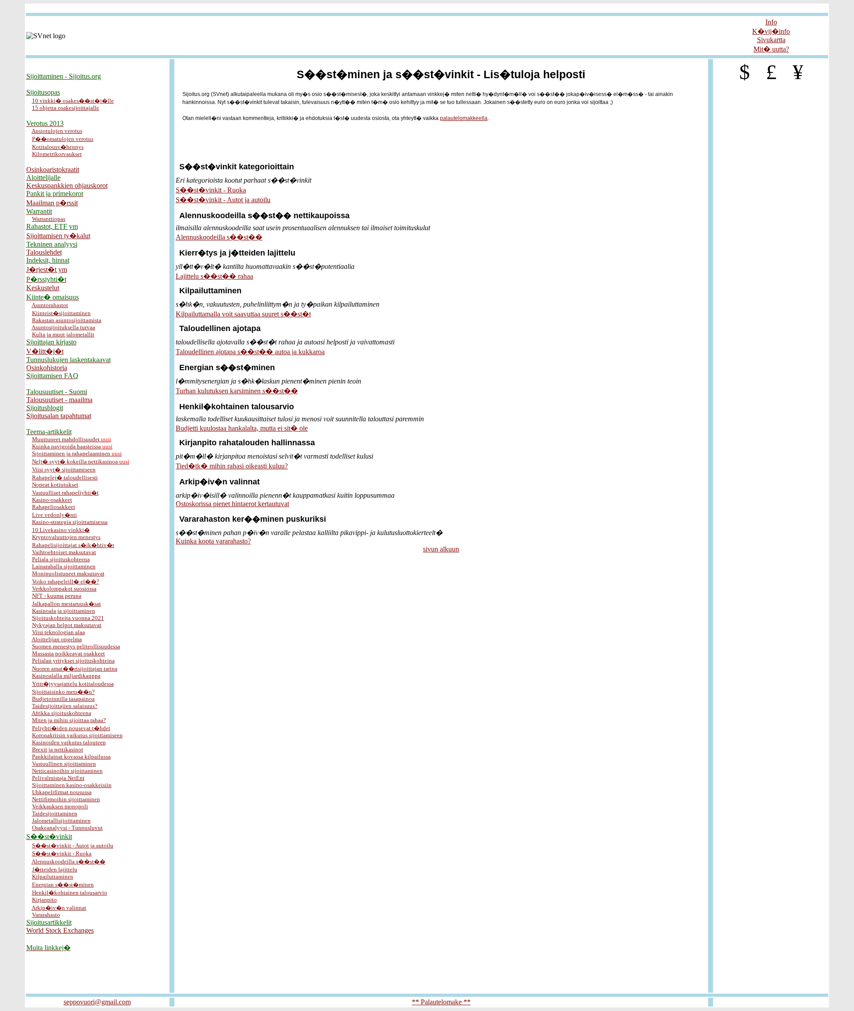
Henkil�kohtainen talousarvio (69, 892)
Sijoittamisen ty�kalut (58, 236)
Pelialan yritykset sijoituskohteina (73, 660)
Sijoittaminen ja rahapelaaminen (77, 453)
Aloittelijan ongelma (57, 639)
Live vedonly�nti (54, 514)
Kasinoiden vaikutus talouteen (69, 742)
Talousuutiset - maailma (59, 400)
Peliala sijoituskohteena (61, 559)
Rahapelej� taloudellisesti (65, 477)
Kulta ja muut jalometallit (63, 334)
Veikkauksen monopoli (60, 806)
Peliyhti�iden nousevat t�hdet (71, 728)
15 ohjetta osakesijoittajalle (65, 107)
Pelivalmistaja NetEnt (58, 778)
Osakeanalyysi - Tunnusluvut (67, 827)
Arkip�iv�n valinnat (59, 907)
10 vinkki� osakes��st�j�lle (73, 100)
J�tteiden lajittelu (54, 869)
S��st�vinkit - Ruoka (62, 853)
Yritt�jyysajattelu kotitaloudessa (73, 683)
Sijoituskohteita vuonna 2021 (68, 618)
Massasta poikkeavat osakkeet (68, 653)
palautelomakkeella (463, 118)
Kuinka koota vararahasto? (213, 541)
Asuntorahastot (50, 305)
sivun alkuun (441, 549)
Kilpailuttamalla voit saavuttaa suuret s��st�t (243, 314)
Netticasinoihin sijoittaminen (67, 770)
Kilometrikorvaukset (57, 154)
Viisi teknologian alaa (58, 632)
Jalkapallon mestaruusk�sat (66, 603)
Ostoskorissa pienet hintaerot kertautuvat (232, 503)
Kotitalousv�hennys (58, 147)
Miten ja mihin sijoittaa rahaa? (69, 720)
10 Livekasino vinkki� (61, 530)
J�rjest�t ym (46, 269)
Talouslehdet (44, 252)
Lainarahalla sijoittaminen (64, 566)
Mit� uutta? (771, 49)
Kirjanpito (44, 899)
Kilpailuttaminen (52, 876)
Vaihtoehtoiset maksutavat (64, 552)
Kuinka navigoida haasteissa (72, 446)
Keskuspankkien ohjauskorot (67, 185)
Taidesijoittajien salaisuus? (64, 706)
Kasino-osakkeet (52, 499)
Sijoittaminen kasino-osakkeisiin (72, 785)
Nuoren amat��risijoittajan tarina (74, 668)
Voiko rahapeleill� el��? (65, 581)
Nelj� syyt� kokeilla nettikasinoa (80, 461)
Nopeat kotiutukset (55, 484)
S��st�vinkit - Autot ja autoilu (72, 845)
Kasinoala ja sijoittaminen (63, 610)
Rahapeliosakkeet (53, 507)
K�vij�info (771, 31)
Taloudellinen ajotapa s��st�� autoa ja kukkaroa (250, 352)
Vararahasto (46, 914)
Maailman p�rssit (52, 203)
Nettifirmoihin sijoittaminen (66, 799)
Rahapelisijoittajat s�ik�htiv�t (73, 545)
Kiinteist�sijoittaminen (61, 313)
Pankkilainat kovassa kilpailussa (71, 756)
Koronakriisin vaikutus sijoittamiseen (77, 735)
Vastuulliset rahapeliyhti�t (65, 492)
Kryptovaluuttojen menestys (66, 537)
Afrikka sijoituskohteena (61, 713)
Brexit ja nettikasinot (57, 749)
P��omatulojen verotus (62, 139)
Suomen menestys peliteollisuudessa (76, 646)
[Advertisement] (427, 8)
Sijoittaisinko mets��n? (63, 691)
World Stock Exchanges (60, 930)
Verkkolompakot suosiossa (64, 588)
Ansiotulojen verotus (57, 131)
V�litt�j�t (45, 351)
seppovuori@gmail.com (97, 1002)
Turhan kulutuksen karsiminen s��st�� (237, 391)
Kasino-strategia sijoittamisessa (70, 522)
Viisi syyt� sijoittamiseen (64, 469)
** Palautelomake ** (441, 1002)
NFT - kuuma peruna (56, 595)
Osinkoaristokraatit (52, 169)
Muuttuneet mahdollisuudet (71, 439)
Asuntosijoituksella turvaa (63, 327)
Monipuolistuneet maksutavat (68, 573)
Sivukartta (771, 40)
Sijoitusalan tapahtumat (58, 416)
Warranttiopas (48, 219)
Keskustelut (42, 288)
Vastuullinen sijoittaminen (64, 763)
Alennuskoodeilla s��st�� (68, 861)
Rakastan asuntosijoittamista (66, 320)
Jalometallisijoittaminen (61, 820)
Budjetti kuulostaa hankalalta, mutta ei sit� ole (242, 428)
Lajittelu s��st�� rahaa (214, 276)
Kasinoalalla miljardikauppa (66, 675)
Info (771, 22)
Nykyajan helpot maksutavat (66, 625)
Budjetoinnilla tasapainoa (63, 698)
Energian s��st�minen (63, 884)
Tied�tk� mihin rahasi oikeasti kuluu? (232, 466)
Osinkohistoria (46, 368)
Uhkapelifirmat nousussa (62, 792)
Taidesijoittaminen (54, 813)
